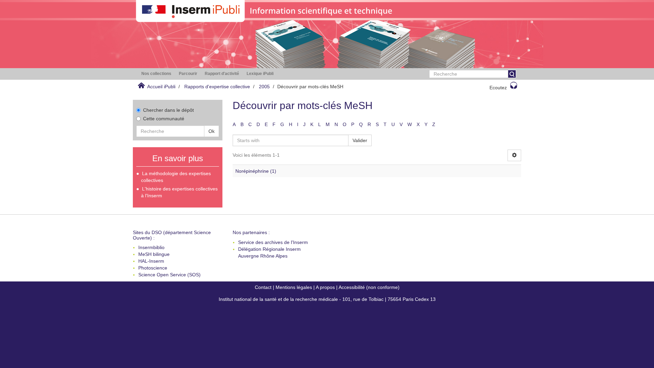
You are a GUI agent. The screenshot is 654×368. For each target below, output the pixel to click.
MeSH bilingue (154, 254)
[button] (156, 73)
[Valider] (512, 74)
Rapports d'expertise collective (217, 86)
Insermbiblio (151, 247)
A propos (325, 287)
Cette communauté (163, 118)
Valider (360, 140)
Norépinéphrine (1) (255, 171)
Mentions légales (294, 287)
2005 (264, 86)
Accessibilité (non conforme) (369, 287)
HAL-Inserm (151, 261)
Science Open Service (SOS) (169, 274)
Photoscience (152, 268)
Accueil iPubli (161, 86)
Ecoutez (498, 87)
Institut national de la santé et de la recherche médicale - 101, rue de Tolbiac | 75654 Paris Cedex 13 (327, 299)
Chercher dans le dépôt (168, 110)
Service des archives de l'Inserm (273, 242)
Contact (263, 287)
